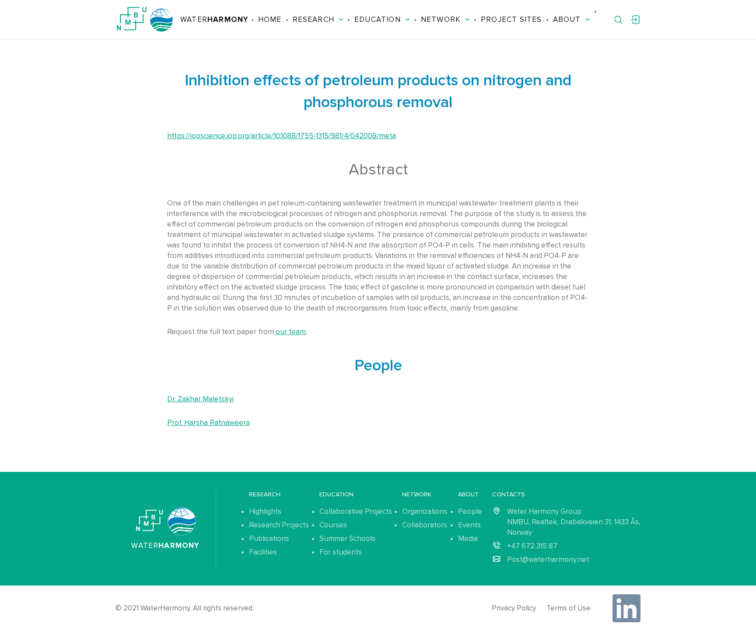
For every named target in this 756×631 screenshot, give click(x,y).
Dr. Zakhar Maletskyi (200, 399)
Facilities (263, 552)
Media (468, 538)
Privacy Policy (514, 608)
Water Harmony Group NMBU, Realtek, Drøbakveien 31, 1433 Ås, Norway (573, 522)
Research (314, 19)
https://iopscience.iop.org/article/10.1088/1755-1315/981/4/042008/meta (281, 135)
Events (469, 525)
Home (270, 19)
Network (441, 19)
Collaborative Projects (355, 511)
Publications (269, 538)
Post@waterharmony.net (548, 559)
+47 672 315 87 (532, 546)
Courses (333, 525)
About (567, 19)
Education (377, 19)
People (470, 511)
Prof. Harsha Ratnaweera (208, 422)
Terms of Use (568, 608)
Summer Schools (347, 538)
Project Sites (511, 19)
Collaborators (424, 525)
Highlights (265, 511)
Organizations (425, 511)
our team (291, 331)
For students (340, 552)
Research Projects (279, 525)
